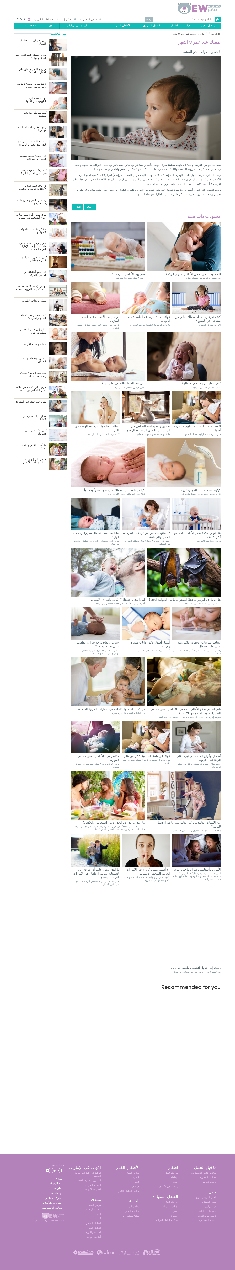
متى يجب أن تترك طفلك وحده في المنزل (33, 374)
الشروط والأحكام (52, 1203)
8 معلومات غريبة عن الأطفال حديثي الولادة (193, 274)
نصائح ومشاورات (131, 1215)
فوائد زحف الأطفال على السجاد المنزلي (99, 319)
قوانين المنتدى (94, 1205)
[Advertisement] (146, 1027)
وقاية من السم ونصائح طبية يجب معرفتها (32, 202)
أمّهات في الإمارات (77, 25)
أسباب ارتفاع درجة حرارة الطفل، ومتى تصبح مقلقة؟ (98, 644)
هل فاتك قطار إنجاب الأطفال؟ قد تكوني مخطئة (32, 187)
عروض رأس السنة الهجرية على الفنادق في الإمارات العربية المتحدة (32, 246)
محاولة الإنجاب (93, 1209)
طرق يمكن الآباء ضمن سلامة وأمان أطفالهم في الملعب (31, 216)
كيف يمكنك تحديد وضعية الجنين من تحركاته (33, 157)
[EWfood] (106, 1252)
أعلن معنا (57, 1188)
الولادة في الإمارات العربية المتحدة (87, 1174)
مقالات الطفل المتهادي (166, 1220)
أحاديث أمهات (94, 1237)
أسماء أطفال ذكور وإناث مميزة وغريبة (150, 644)
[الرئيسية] (191, 8)
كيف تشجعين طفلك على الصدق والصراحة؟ (33, 317)
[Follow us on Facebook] (61, 1170)
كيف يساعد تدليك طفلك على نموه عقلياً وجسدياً (114, 490)
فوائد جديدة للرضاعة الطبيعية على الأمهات (148, 319)
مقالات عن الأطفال (168, 1186)
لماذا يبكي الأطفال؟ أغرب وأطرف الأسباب (118, 600)
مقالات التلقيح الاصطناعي (204, 1173)
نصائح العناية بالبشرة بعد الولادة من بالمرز (97, 428)
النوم (175, 1182)
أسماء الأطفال (209, 1202)
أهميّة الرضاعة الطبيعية (34, 300)
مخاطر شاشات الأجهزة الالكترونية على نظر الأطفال (199, 644)
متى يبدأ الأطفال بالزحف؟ (128, 274)
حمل (188, 25)
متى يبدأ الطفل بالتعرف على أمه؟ (123, 383)
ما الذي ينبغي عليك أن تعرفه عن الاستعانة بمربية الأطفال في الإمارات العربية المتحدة (96, 873)
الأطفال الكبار (123, 25)
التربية (101, 25)
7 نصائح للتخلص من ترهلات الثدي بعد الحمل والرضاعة (146, 535)
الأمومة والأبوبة (93, 1232)
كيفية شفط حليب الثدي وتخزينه (201, 490)
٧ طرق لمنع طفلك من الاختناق (35, 360)
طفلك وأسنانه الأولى (35, 344)
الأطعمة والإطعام (169, 1206)
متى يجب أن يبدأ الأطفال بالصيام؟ (33, 42)
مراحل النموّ (172, 1173)
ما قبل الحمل (208, 25)
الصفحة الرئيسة (29, 25)
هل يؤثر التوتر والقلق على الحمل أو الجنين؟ (33, 71)
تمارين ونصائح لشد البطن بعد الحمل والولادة (31, 56)
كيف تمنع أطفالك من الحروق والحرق (35, 273)
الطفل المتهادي (151, 25)
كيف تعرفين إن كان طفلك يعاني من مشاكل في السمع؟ (198, 319)
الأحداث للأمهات (93, 1189)
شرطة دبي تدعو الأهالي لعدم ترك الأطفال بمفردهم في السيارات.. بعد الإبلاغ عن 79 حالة (185, 711)
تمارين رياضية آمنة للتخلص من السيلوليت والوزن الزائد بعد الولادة (148, 428)
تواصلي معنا (55, 1193)
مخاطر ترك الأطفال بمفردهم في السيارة (98, 758)
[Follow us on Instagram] (47, 1170)
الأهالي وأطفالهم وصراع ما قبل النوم (197, 869)
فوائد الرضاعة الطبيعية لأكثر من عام (147, 756)
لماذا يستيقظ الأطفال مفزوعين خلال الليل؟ (96, 535)
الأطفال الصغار (93, 1223)
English (22, 19)
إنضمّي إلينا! (66, 19)
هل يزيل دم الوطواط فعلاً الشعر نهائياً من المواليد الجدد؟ (185, 600)
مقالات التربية (133, 1206)
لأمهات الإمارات (93, 1185)
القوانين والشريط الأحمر (89, 1180)
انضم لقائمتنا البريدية (44, 19)
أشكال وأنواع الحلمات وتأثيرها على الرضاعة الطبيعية (198, 758)
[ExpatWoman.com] (152, 1252)
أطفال (174, 25)
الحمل (98, 1214)
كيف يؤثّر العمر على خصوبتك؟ (36, 432)
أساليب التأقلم (132, 1211)
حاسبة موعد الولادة (207, 1215)
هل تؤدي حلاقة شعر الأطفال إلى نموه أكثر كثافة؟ (197, 535)
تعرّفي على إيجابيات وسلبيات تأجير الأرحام (35, 461)
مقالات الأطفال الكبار (129, 1191)
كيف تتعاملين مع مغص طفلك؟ (201, 383)
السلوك (174, 1215)
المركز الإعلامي (53, 1198)
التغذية (136, 1177)
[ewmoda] (129, 1252)
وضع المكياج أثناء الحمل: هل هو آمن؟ (31, 129)
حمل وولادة (211, 1206)
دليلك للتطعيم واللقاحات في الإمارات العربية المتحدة (111, 709)
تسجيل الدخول (90, 19)
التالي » (77, 206)
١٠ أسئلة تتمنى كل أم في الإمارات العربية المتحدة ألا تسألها (148, 871)
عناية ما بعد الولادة (207, 1211)
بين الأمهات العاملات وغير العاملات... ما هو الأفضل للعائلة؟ (189, 825)
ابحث (149, 19)
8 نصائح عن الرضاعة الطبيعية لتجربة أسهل (197, 428)
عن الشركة (55, 1183)
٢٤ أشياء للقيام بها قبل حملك (34, 446)
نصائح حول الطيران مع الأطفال (34, 418)
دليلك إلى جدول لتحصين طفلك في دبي (196, 968)
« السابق (90, 206)
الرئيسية (215, 34)
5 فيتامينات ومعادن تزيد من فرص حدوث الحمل (32, 85)
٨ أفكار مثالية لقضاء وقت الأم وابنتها (33, 231)
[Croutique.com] (83, 1252)
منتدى (52, 25)
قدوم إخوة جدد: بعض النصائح (31, 401)
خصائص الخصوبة (208, 1177)
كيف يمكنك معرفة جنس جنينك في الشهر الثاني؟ (34, 172)
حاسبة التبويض (209, 1182)
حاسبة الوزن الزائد (207, 1220)
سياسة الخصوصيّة (52, 1208)
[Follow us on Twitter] (54, 1170)
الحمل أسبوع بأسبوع (206, 1197)
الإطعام (174, 1177)
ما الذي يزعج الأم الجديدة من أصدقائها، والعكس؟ (113, 822)
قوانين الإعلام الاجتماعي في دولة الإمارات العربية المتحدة (31, 288)
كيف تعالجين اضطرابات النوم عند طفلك (34, 259)
